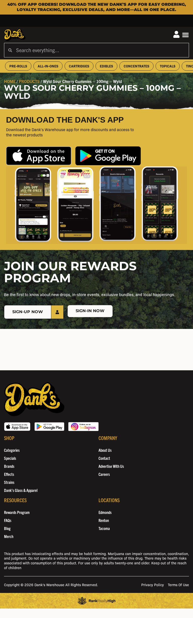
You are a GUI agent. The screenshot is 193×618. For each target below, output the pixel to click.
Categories (12, 450)
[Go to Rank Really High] (96, 600)
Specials (10, 458)
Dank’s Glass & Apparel (20, 490)
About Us (105, 450)
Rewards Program (17, 512)
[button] (185, 34)
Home (10, 81)
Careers (104, 474)
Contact (104, 458)
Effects (9, 474)
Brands (9, 466)
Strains (9, 482)
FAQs (7, 520)
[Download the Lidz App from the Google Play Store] (108, 155)
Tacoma (104, 528)
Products (29, 81)
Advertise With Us (111, 466)
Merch (8, 536)
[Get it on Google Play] (49, 426)
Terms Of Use (178, 584)
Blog (7, 528)
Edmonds (105, 512)
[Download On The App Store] (17, 426)
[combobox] (100, 50)
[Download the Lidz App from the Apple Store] (38, 155)
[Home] (34, 399)
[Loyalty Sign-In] (176, 34)
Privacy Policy (152, 584)
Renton (104, 520)
